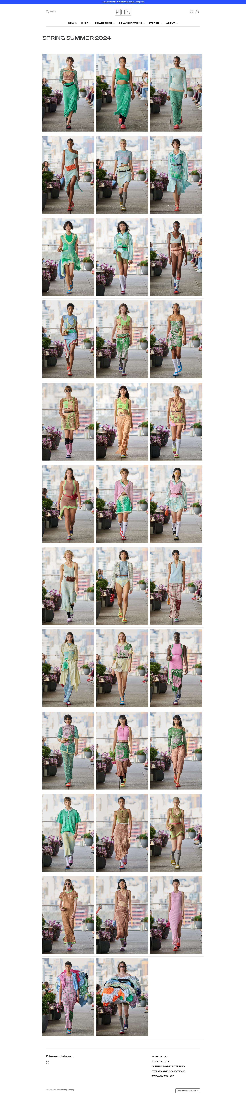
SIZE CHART (160, 1056)
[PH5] (123, 12)
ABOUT (170, 23)
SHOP (84, 23)
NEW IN (72, 23)
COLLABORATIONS (130, 23)
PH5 (55, 1089)
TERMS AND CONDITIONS (168, 1071)
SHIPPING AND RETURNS (168, 1066)
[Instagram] (47, 1063)
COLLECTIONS (103, 23)
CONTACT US (160, 1061)
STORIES (154, 23)
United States (186, 1090)
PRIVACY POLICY (163, 1076)
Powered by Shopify (65, 1089)
